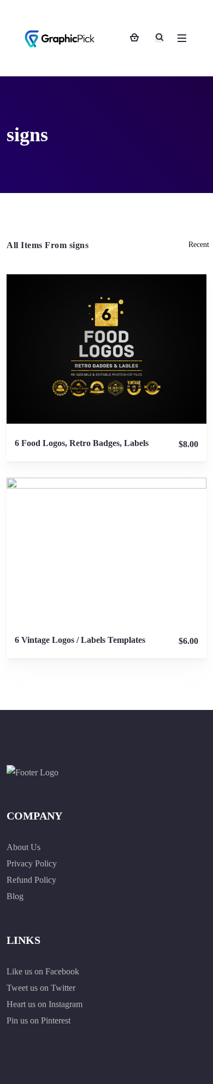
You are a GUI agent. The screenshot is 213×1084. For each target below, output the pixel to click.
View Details (106, 348)
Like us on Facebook (43, 971)
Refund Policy (31, 879)
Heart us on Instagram (44, 1004)
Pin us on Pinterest (38, 1020)
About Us (23, 847)
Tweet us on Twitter (41, 987)
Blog (15, 896)
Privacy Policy (32, 863)
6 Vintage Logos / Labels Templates (80, 640)
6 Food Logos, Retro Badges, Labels (82, 443)
